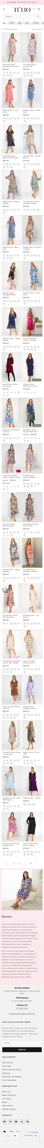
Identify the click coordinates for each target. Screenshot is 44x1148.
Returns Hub (7, 1063)
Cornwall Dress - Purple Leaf (30, 65)
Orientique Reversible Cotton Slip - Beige (11, 662)
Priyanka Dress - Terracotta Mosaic (30, 570)
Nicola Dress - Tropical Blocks (29, 476)
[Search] (38, 16)
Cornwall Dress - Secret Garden (9, 525)
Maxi (27, 23)
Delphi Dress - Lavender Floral (29, 707)
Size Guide (6, 1066)
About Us (6, 1092)
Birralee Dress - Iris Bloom (31, 616)
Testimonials (7, 1106)
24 (35, 349)
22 (11, 75)
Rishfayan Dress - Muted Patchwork (30, 430)
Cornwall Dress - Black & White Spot (10, 156)
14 (14, 72)
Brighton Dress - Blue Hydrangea (12, 799)
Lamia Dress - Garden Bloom (32, 156)
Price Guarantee (9, 1080)
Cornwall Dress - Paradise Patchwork (11, 65)
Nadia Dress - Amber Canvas (11, 202)
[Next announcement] (40, 2)
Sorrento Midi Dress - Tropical (11, 430)
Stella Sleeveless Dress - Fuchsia (30, 339)
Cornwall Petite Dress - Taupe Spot (12, 753)
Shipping (6, 1073)
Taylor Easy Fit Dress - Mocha (11, 707)
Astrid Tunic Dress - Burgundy (11, 385)
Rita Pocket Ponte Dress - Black (30, 844)
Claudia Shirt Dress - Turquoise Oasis (31, 202)
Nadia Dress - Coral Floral (10, 111)
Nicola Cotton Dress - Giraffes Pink (11, 844)
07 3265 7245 (22, 1008)
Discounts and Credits (11, 1070)
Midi (19, 23)
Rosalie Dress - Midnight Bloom (9, 294)
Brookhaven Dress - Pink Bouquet (11, 616)
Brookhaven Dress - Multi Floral (31, 525)
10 (7, 72)
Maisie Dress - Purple (31, 798)
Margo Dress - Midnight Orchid (30, 385)
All (4, 23)
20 (7, 75)
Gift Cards (6, 1099)
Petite (12, 23)
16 (17, 72)
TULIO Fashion (34, 1132)
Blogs (4, 1102)
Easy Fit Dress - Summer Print (29, 662)
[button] (4, 9)
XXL (38, 209)
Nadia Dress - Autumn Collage (32, 248)
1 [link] (7, 863)
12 (10, 72)
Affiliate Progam (9, 1109)
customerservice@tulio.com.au (22, 1014)
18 (4, 75)
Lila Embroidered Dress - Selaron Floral (11, 476)
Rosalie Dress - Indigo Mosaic (12, 339)
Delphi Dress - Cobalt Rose (32, 111)
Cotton (36, 23)
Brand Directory (9, 1095)
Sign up (22, 1050)
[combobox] (22, 16)
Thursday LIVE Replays (12, 1077)
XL (34, 209)
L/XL (34, 804)
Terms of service (28, 1135)
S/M (25, 804)
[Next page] (36, 863)
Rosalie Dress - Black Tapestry (11, 570)
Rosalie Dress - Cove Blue (31, 294)
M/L (29, 804)
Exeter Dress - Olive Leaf (31, 753)
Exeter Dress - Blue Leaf (10, 248)
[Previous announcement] (4, 2)
